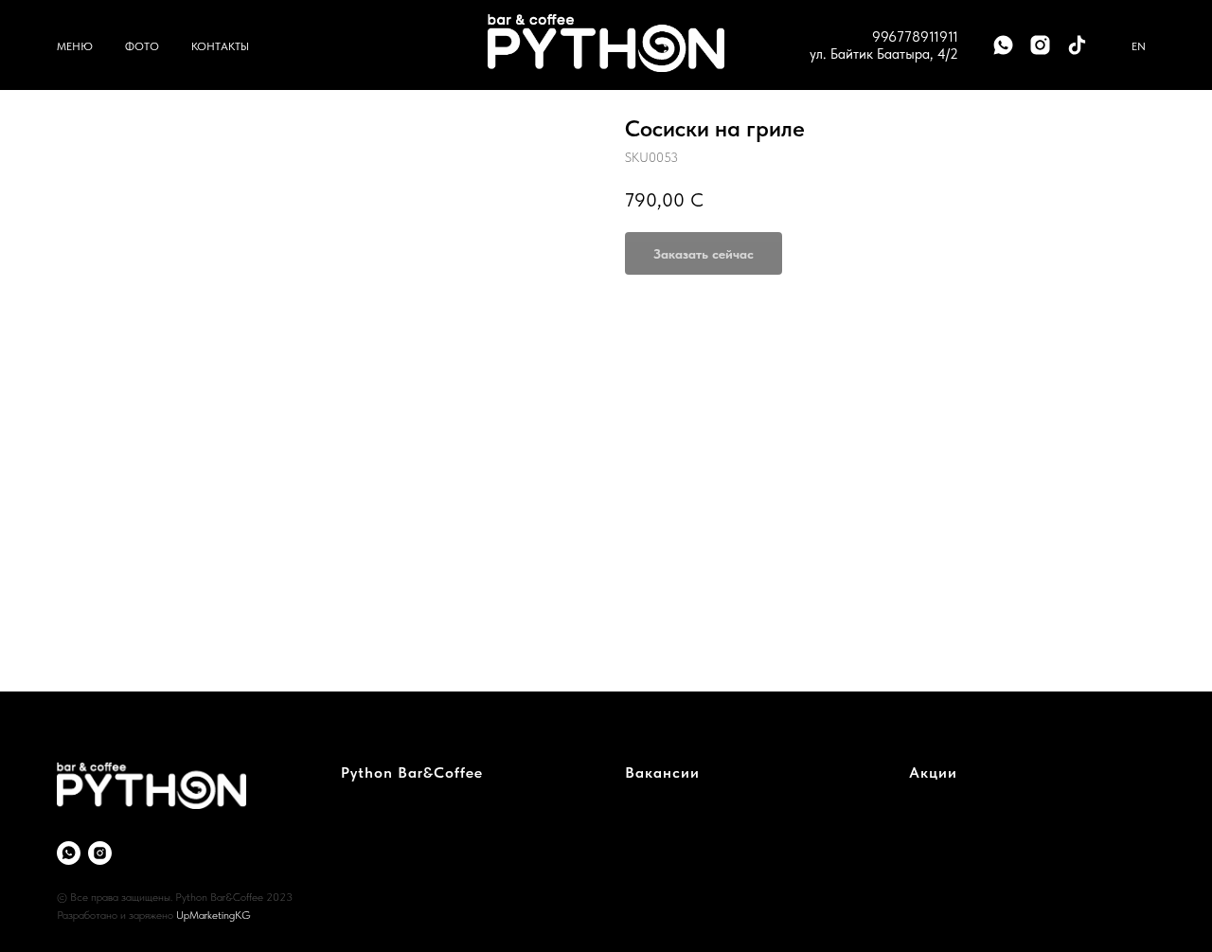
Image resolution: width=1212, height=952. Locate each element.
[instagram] (1040, 45)
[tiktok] (1077, 45)
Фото (142, 46)
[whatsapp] (1003, 45)
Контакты (220, 46)
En (1139, 46)
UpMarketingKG (213, 915)
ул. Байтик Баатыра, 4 (878, 54)
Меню (75, 46)
